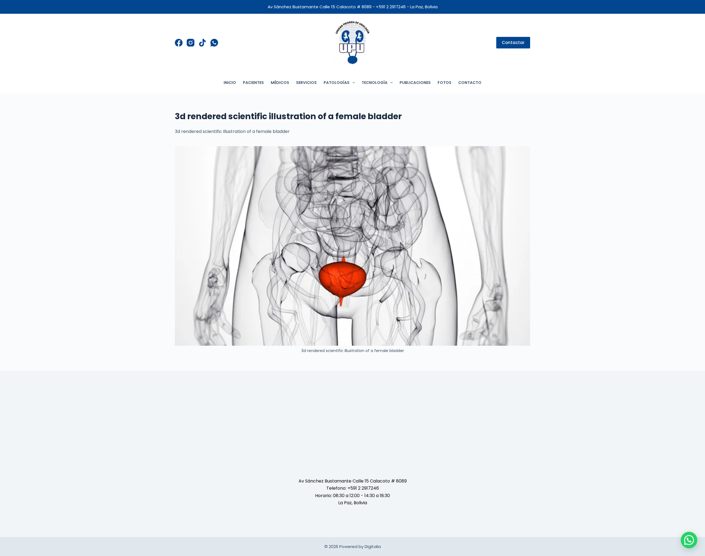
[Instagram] (190, 43)
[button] (689, 540)
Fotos (444, 82)
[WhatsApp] (214, 43)
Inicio (230, 82)
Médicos (280, 82)
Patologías (336, 82)
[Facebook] (179, 43)
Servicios (306, 82)
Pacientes (253, 82)
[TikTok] (202, 43)
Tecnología (374, 82)
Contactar (513, 42)
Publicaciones (415, 82)
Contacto (469, 82)
